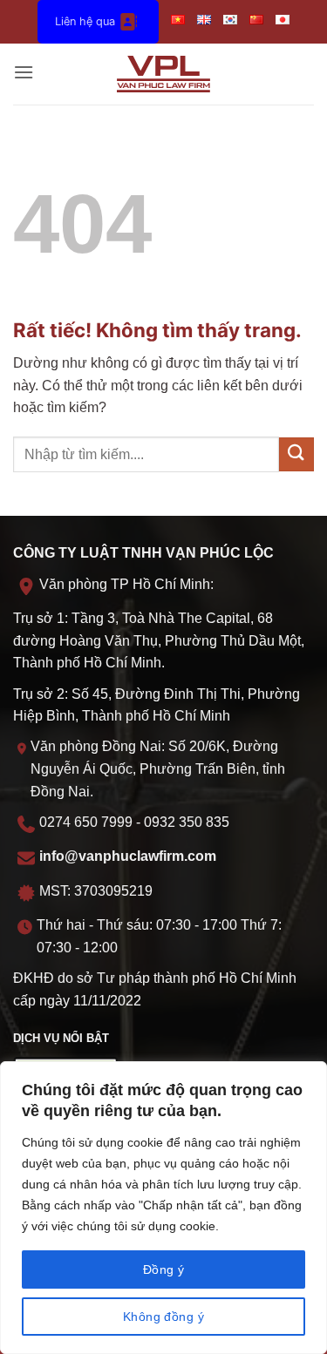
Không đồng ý (163, 1317)
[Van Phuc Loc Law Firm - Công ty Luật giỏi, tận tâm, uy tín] (163, 74)
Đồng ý (164, 1269)
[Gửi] (296, 454)
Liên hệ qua (85, 21)
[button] (23, 73)
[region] (163, 1207)
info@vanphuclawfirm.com (127, 856)
